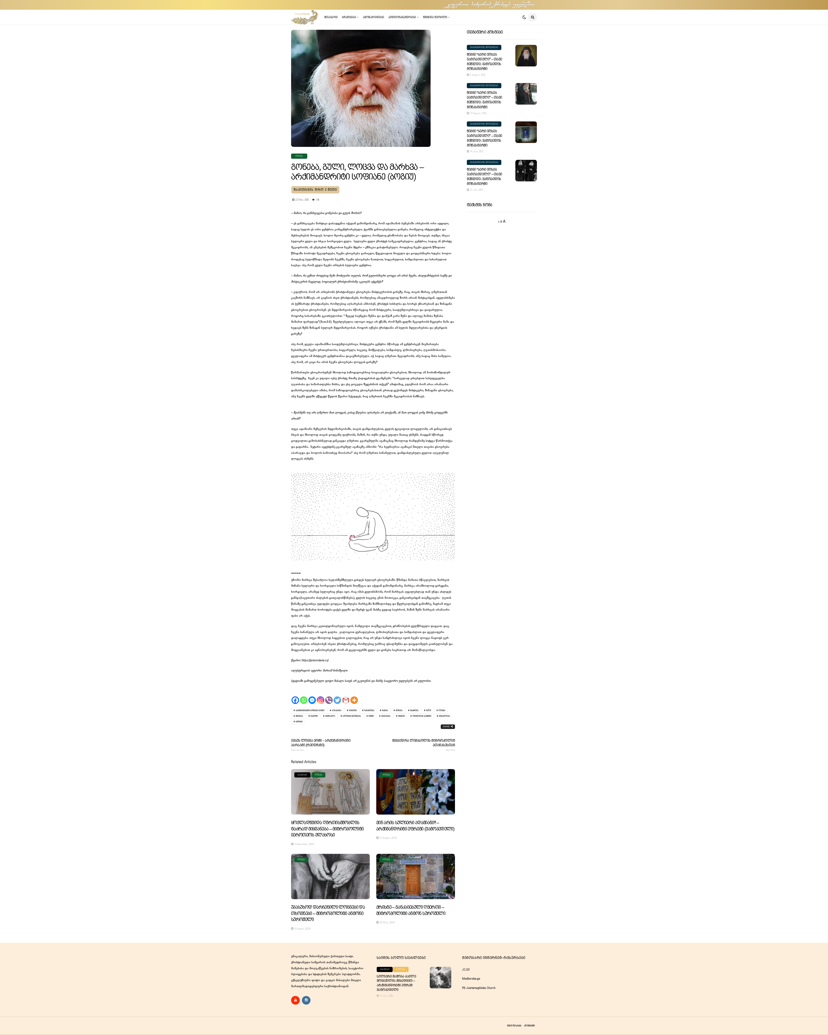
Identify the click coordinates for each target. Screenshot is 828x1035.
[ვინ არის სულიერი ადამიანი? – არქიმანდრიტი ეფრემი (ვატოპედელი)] (415, 792)
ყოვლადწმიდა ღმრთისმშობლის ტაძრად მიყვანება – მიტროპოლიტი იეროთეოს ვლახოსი (327, 829)
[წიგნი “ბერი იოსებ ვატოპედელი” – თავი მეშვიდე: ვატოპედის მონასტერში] (526, 55)
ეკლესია (400, 969)
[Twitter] (337, 696)
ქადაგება (385, 716)
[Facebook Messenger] (312, 696)
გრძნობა (414, 710)
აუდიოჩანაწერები (402, 17)
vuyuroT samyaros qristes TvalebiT (491, 4)
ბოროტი (353, 710)
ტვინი (371, 716)
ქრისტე (401, 716)
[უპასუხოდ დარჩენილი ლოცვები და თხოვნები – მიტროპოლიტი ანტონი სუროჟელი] (330, 876)
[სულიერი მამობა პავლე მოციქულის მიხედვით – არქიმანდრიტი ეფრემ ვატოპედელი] (440, 977)
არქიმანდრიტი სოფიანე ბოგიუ (310, 710)
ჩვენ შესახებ (514, 1025)
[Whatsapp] (303, 696)
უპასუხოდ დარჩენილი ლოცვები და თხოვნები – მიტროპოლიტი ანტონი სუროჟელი (328, 913)
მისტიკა (299, 716)
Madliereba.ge (471, 978)
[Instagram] (320, 696)
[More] (354, 696)
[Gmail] (346, 696)
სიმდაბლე (330, 716)
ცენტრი (299, 722)
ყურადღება (444, 716)
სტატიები (349, 17)
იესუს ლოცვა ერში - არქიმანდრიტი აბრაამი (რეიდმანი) (320, 745)
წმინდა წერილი (435, 17)
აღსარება (336, 710)
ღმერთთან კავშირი (421, 716)
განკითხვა (369, 710)
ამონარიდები (373, 17)
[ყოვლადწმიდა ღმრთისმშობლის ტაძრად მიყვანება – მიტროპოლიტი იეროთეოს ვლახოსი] (330, 792)
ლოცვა (299, 156)
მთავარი (331, 17)
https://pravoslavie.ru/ (315, 660)
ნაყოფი (314, 716)
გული (428, 710)
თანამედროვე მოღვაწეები (484, 47)
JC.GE (466, 969)
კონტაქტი (529, 1025)
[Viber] (329, 696)
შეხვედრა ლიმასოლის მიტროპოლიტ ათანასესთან (423, 745)
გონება (399, 710)
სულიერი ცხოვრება (352, 716)
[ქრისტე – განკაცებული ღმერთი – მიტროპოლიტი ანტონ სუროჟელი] (415, 876)
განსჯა (385, 710)
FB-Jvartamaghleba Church (479, 987)
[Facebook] (295, 696)
